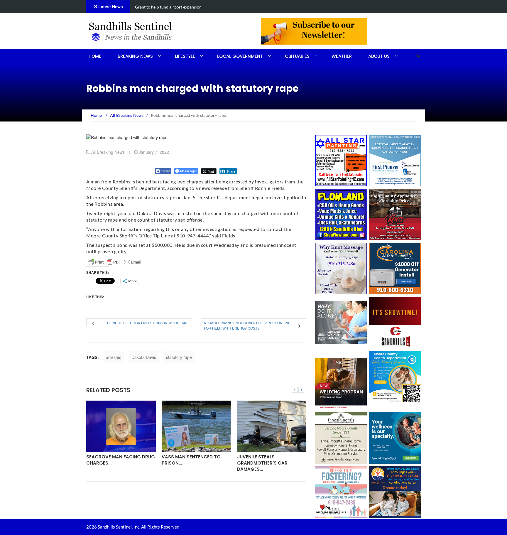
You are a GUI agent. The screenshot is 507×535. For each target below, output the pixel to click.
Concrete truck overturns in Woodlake (148, 322)
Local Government (240, 56)
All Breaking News (108, 152)
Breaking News (135, 56)
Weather (342, 56)
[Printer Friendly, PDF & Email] (114, 262)
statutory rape (179, 357)
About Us (379, 56)
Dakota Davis (143, 357)
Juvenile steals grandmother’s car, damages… (263, 463)
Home (95, 56)
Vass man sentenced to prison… (191, 460)
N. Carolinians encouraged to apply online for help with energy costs (247, 325)
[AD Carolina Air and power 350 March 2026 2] (395, 268)
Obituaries (297, 56)
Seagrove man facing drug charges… (120, 460)
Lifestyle (185, 56)
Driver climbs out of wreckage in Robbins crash (178, 6)
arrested (113, 357)
